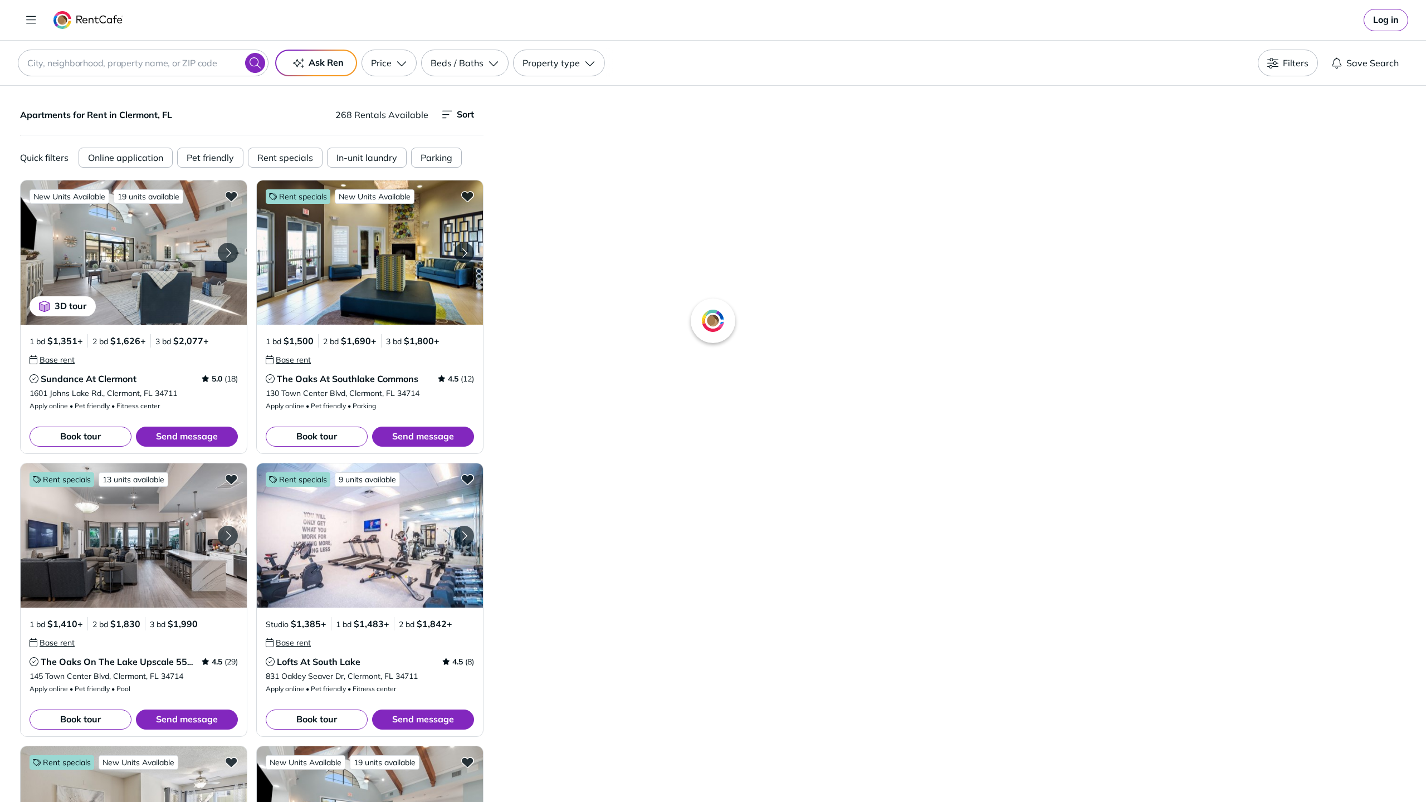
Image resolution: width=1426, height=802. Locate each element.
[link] (1386, 20)
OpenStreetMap (1012, 769)
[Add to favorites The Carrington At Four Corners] (231, 762)
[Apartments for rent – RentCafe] (88, 20)
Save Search (1372, 63)
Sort (465, 114)
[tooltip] (52, 359)
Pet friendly (210, 157)
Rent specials (285, 157)
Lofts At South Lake (318, 661)
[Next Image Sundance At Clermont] (228, 253)
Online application (125, 157)
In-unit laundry (366, 157)
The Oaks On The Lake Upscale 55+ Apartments (143, 661)
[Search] (255, 63)
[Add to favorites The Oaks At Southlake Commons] (467, 196)
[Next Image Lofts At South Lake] (464, 536)
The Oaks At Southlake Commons (347, 378)
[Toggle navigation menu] (31, 20)
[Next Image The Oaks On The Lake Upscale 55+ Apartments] (228, 536)
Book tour (80, 436)
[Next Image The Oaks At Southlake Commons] (464, 253)
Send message (187, 436)
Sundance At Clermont (88, 378)
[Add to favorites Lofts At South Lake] (467, 479)
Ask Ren (326, 62)
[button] (134, 252)
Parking (436, 157)
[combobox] (143, 63)
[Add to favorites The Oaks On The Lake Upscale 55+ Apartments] (231, 479)
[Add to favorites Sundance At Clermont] (231, 196)
